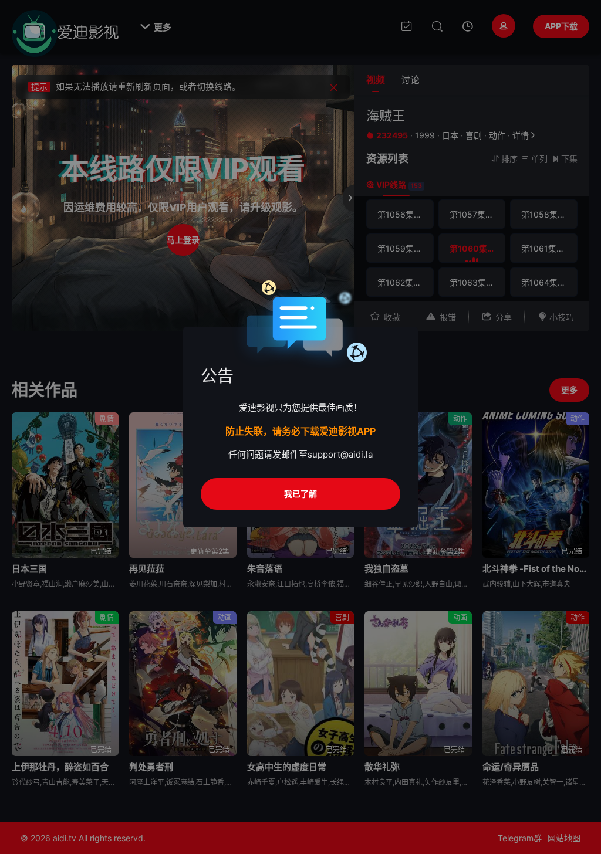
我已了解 (300, 494)
